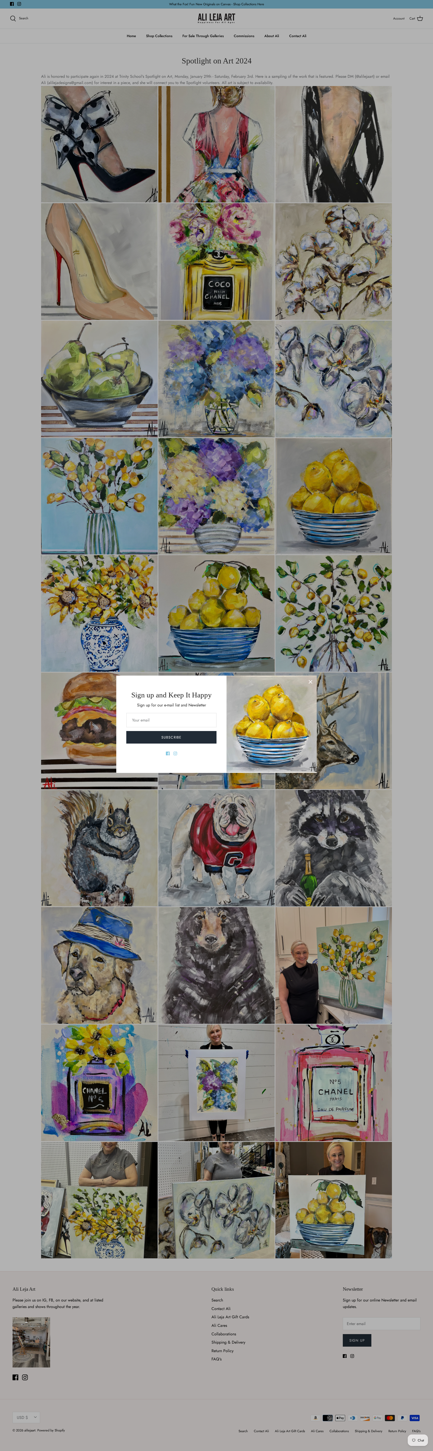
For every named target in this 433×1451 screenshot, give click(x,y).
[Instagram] (175, 753)
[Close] (310, 681)
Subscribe (171, 737)
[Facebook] (168, 753)
